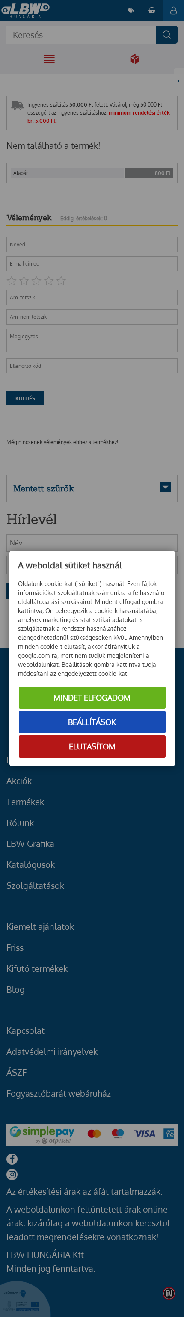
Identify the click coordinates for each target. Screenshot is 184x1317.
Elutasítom (92, 746)
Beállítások (92, 722)
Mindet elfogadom (92, 697)
